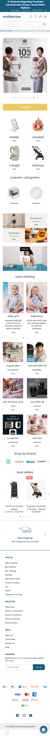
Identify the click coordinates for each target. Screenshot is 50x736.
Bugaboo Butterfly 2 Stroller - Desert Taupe (36, 507)
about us (9, 635)
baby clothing (11, 563)
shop (14, 141)
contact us (9, 643)
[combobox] (25, 24)
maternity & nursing (13, 594)
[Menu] (44, 16)
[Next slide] (45, 535)
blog (7, 647)
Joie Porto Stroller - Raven (14, 507)
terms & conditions (13, 615)
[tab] (12, 97)
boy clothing (10, 571)
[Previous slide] (5, 535)
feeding (8, 575)
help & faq (9, 607)
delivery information (14, 611)
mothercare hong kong (23, 726)
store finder (10, 639)
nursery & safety (12, 582)
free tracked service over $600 (25, 541)
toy (6, 586)
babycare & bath (12, 578)
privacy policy (11, 622)
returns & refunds (12, 619)
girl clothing (10, 567)
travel (7, 590)
